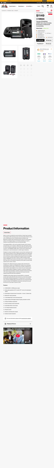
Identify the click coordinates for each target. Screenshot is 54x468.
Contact (51, 2)
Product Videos (7, 232)
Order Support (39, 2)
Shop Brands (21, 6)
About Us (48, 2)
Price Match (50, 14)
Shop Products (12, 6)
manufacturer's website (26, 318)
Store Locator (44, 2)
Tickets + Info (44, 0)
